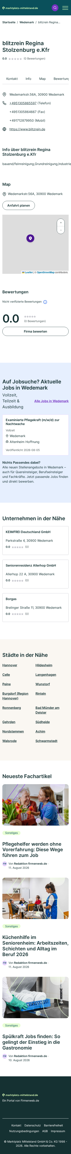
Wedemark (27, 22)
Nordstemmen (13, 731)
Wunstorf (43, 684)
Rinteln (41, 693)
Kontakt (16, 1125)
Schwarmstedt (46, 741)
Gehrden (8, 722)
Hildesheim (44, 665)
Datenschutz (32, 1125)
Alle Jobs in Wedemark (51, 401)
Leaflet (28, 272)
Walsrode (9, 741)
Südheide (43, 722)
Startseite (8, 22)
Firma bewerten (35, 331)
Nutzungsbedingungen (24, 1131)
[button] (55, 7)
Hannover (9, 665)
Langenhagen (46, 675)
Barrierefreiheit (53, 1125)
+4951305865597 (22, 103)
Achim (40, 731)
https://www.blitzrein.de (27, 129)
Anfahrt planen (18, 205)
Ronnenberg (11, 708)
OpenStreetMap (45, 272)
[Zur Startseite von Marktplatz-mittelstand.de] (20, 7)
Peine (6, 684)
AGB (45, 1131)
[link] (35, 435)
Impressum (58, 1131)
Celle (6, 675)
